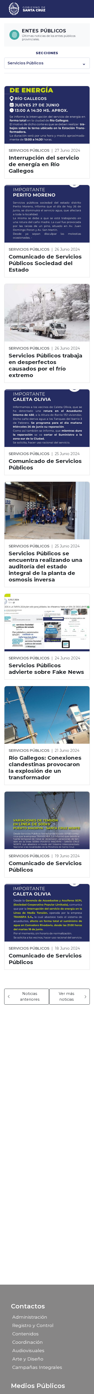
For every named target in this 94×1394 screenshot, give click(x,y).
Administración (29, 1317)
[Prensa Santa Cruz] (27, 9)
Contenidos (25, 1333)
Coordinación (27, 1342)
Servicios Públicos (25, 63)
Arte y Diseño (27, 1359)
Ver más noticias (66, 996)
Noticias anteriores (29, 996)
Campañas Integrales (37, 1367)
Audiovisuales (28, 1350)
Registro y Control (33, 1325)
